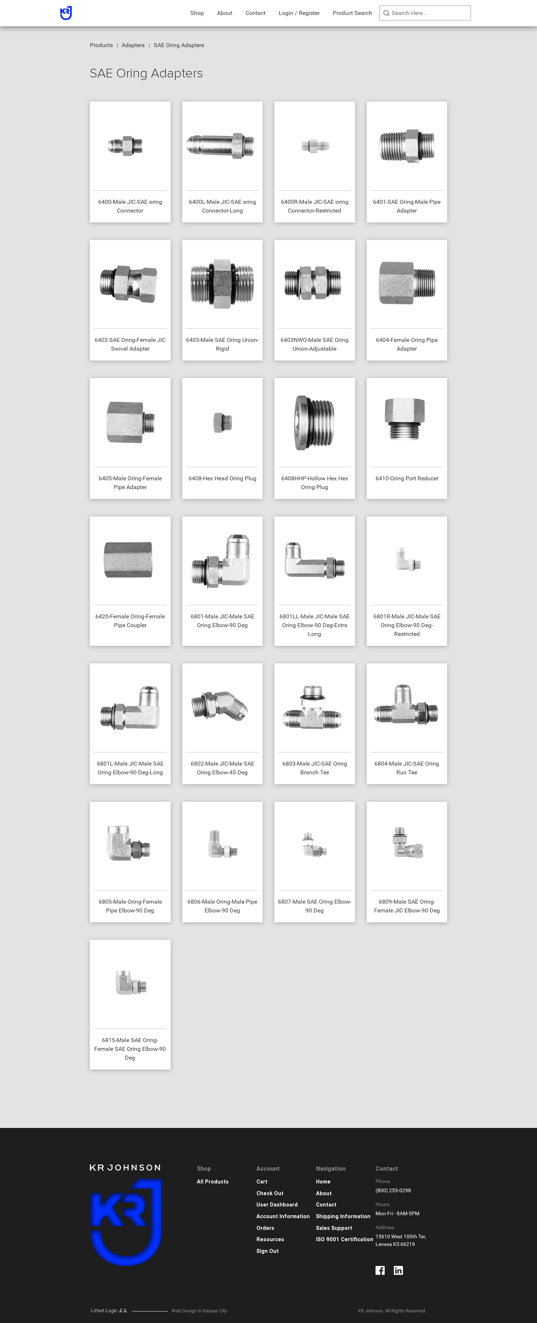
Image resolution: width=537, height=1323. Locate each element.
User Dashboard (277, 1205)
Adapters (133, 45)
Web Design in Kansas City (199, 1311)
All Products (213, 1182)
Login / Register (299, 12)
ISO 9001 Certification (344, 1239)
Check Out (269, 1193)
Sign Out (267, 1251)
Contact (255, 12)
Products (101, 45)
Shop (197, 12)
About (224, 12)
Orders (265, 1228)
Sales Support (334, 1228)
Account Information (283, 1216)
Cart (261, 1182)
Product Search (352, 12)
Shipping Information (343, 1216)
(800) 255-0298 (393, 1190)
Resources (270, 1239)
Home (323, 1182)
